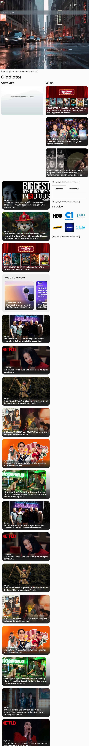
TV (4, 367)
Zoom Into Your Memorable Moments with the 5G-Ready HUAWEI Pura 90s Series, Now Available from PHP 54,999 (19, 305)
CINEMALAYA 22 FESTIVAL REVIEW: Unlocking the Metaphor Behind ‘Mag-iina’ (25, 433)
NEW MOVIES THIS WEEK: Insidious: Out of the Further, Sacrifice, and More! (23, 268)
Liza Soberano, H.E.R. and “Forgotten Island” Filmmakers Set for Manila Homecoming (23, 340)
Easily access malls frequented (22, 97)
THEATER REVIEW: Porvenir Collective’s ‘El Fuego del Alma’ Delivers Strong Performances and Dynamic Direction (65, 172)
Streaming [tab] (73, 189)
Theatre (50, 168)
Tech (7, 301)
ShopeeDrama (11, 461)
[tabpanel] (69, 195)
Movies (49, 106)
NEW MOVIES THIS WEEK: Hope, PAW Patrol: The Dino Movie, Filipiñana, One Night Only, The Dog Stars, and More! (66, 110)
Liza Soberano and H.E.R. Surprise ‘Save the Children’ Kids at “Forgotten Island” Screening (64, 141)
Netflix (8, 367)
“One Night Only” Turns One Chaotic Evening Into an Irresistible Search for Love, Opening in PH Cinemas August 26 (24, 494)
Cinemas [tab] (59, 189)
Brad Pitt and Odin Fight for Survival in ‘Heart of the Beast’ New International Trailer (25, 402)
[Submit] (85, 12)
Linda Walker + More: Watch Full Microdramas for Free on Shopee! (24, 464)
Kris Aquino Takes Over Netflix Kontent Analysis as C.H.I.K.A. (25, 371)
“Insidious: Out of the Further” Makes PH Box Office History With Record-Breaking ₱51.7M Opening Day (24, 204)
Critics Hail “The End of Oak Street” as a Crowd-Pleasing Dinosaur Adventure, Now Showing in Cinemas (23, 712)
